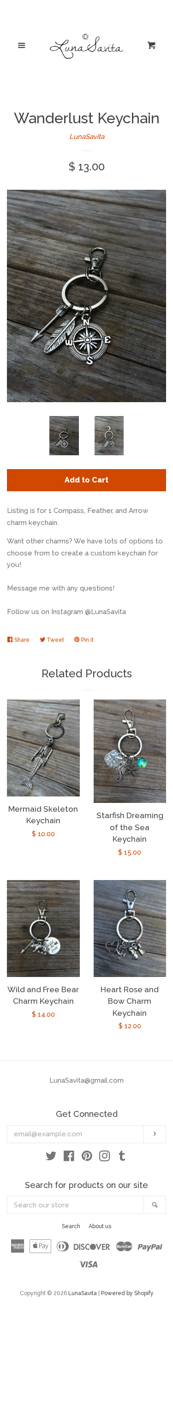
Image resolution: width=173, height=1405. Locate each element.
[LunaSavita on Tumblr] (122, 1158)
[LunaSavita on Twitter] (51, 1158)
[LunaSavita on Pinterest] (87, 1158)
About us (100, 1226)
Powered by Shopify (127, 1293)
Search (71, 1226)
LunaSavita (86, 137)
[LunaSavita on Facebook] (69, 1158)
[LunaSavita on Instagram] (104, 1158)
